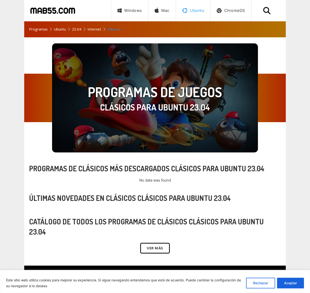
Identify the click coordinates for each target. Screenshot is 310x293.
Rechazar (260, 283)
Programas (38, 29)
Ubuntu (60, 29)
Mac (165, 10)
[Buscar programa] (267, 11)
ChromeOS (234, 10)
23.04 (76, 29)
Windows (133, 10)
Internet (94, 29)
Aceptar (290, 283)
